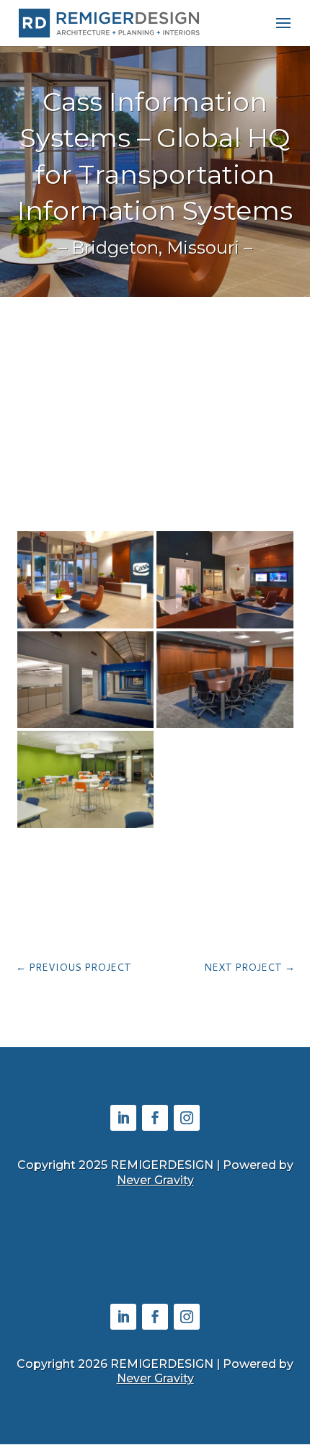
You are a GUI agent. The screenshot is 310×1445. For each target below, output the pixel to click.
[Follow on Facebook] (155, 1118)
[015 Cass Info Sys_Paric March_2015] (85, 827)
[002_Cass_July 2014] (85, 628)
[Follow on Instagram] (187, 1118)
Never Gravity (155, 1180)
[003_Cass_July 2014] (224, 628)
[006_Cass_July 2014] (85, 727)
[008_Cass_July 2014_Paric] (224, 727)
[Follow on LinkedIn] (123, 1118)
